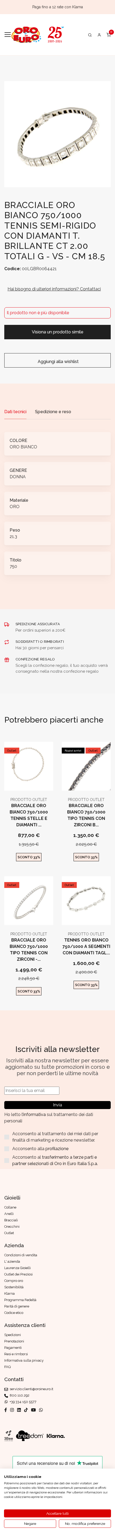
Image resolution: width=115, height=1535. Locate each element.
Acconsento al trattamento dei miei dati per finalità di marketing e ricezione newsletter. (55, 1137)
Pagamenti (13, 1348)
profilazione (56, 1148)
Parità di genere (16, 1306)
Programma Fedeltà (20, 1300)
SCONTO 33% (29, 857)
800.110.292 (18, 1395)
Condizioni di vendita (20, 1255)
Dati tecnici (15, 411)
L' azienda (12, 1261)
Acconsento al (55, 1160)
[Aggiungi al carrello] (28, 781)
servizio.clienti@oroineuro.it (30, 1389)
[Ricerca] (90, 35)
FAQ (7, 1367)
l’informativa (34, 1114)
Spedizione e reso (53, 411)
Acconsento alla (40, 1148)
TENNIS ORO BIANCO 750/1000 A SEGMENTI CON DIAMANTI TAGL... (86, 946)
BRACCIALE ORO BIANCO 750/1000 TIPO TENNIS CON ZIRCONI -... (29, 950)
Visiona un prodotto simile (57, 331)
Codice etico (13, 1313)
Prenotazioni (14, 1341)
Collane (10, 1207)
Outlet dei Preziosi (18, 1274)
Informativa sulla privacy (24, 1360)
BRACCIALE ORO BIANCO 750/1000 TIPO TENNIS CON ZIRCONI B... (86, 815)
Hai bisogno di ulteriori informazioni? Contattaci (54, 289)
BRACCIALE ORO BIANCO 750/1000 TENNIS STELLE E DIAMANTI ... (29, 815)
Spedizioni (12, 1335)
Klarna (9, 1293)
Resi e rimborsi (16, 1354)
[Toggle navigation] (7, 34)
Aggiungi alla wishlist (58, 361)
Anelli (9, 1214)
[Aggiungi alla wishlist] (41, 781)
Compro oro (13, 1281)
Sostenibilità (14, 1287)
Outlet (11, 750)
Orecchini (12, 1227)
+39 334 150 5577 (22, 1402)
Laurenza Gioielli (17, 1268)
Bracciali (11, 1220)
